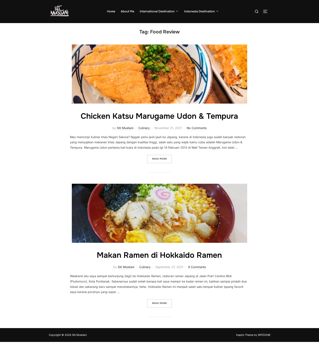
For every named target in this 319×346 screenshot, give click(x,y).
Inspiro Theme (244, 334)
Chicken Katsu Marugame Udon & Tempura (159, 116)
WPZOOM (264, 334)
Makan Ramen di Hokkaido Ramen (159, 255)
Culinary (144, 128)
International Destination (157, 11)
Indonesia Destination (199, 11)
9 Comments (197, 267)
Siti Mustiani (125, 128)
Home (111, 11)
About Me (127, 11)
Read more (162, 158)
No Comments (197, 128)
